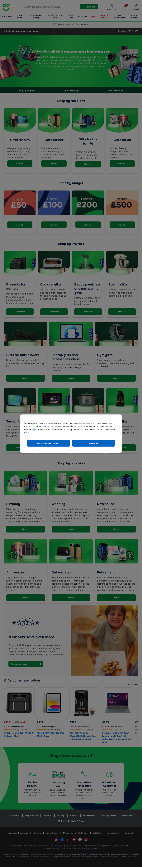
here (34, 429)
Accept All (93, 443)
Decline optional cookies (48, 443)
